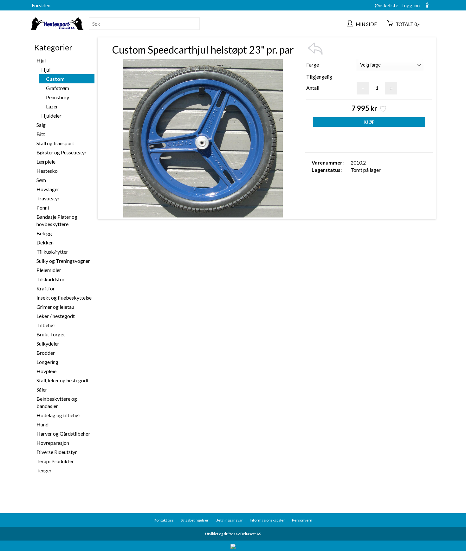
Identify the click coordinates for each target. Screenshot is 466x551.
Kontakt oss (164, 520)
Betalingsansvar (229, 520)
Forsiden (41, 5)
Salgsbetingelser (195, 520)
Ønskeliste (386, 5)
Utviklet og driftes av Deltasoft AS (233, 533)
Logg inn (410, 5)
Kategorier (53, 47)
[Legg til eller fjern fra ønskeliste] (382, 109)
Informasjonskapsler (267, 520)
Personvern (302, 520)
